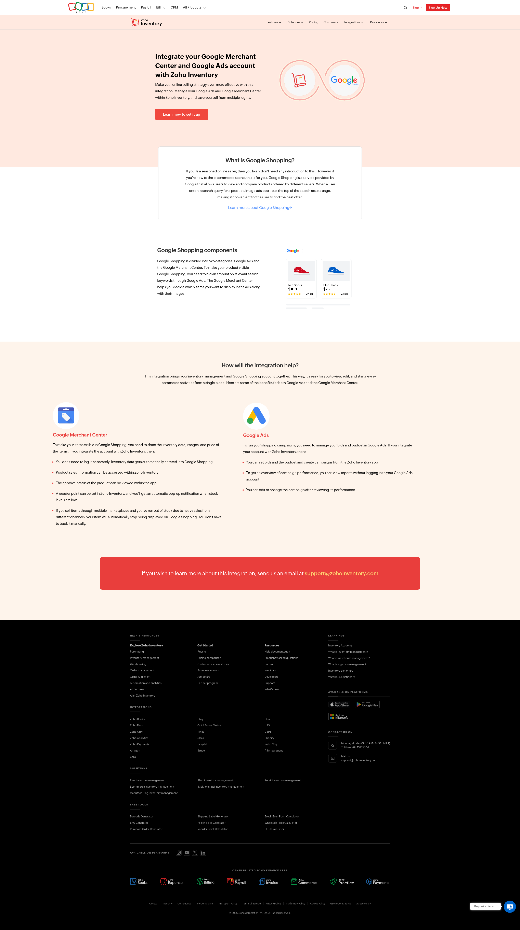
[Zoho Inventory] (146, 22)
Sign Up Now (438, 7)
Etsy (267, 719)
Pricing (313, 22)
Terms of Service (251, 903)
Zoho (81, 7)
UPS (267, 725)
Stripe (201, 750)
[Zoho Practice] (341, 881)
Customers (331, 22)
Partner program (207, 683)
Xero (133, 756)
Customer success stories (213, 664)
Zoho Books (137, 719)
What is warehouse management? (349, 658)
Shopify (269, 738)
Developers (271, 676)
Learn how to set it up (181, 114)
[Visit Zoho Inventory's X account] (195, 853)
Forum (269, 664)
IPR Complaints (204, 903)
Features (272, 22)
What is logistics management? (347, 664)
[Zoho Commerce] (303, 881)
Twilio (200, 731)
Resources (377, 22)
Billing (161, 7)
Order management (142, 670)
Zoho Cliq (271, 744)
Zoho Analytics (139, 738)
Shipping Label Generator (213, 816)
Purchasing (137, 651)
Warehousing (138, 664)
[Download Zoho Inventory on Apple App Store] (339, 705)
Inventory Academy (340, 645)
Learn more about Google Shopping (258, 207)
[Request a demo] (510, 907)
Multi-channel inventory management (221, 786)
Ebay (200, 719)
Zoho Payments (139, 744)
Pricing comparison (209, 657)
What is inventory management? (348, 651)
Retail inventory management (283, 780)
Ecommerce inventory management (152, 786)
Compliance (184, 903)
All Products (192, 7)
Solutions (294, 22)
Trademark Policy (295, 903)
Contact (153, 903)
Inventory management (144, 657)
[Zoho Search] (405, 7)
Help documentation (277, 651)
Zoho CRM (136, 731)
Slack (200, 738)
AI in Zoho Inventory (142, 695)
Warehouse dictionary (341, 676)
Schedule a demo (208, 670)
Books (106, 7)
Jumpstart (203, 676)
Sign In (417, 7)
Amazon (135, 750)
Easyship (202, 744)
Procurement (126, 7)
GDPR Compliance (340, 903)
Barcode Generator (141, 816)
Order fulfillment (140, 676)
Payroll (146, 7)
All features (137, 689)
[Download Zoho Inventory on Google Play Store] (367, 705)
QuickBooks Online (209, 725)
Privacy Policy (273, 903)
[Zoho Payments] (378, 881)
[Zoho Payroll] (236, 881)
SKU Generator (139, 822)
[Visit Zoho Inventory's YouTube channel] (187, 853)
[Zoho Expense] (172, 881)
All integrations (274, 750)
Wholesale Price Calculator (281, 822)
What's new (272, 689)
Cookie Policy (317, 903)
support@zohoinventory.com (341, 573)
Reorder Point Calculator (212, 829)
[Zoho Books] (139, 881)
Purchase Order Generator (146, 829)
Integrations (352, 22)
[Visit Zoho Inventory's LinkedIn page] (203, 853)
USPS (268, 731)
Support (270, 683)
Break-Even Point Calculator (282, 816)
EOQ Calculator (274, 829)
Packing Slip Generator (211, 822)
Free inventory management (147, 780)
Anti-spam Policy (228, 903)
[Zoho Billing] (206, 881)
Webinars (270, 670)
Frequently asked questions (281, 657)
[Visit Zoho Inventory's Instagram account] (179, 853)
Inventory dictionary (340, 670)
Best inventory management (215, 780)
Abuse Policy (363, 903)
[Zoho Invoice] (268, 881)
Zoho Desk (136, 725)
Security (167, 903)
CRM (174, 7)
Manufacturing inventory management (154, 793)
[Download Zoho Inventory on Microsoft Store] (339, 716)
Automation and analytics (145, 683)
